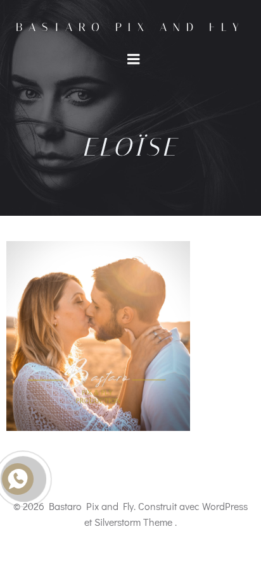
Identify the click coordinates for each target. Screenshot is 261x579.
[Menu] (133, 59)
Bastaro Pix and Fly (130, 27)
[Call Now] (23, 479)
